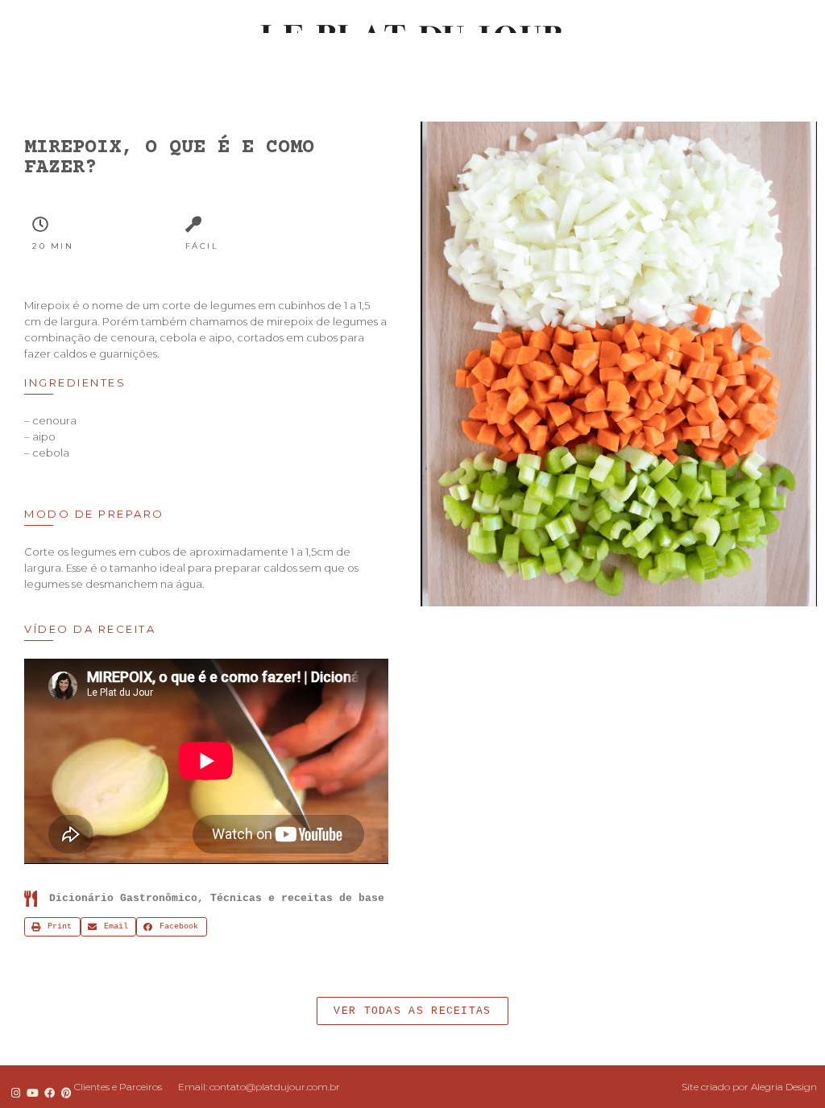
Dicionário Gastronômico (123, 898)
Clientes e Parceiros (118, 1087)
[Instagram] (15, 1092)
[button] (412, 1011)
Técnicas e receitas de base (297, 898)
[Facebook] (49, 1092)
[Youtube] (32, 1092)
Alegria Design (784, 1087)
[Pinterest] (67, 1092)
